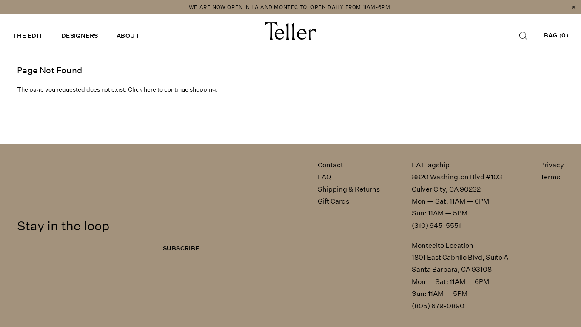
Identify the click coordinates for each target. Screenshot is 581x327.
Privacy (552, 165)
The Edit (28, 36)
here (150, 89)
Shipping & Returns (349, 189)
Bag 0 (556, 35)
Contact (330, 165)
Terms (550, 177)
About (128, 36)
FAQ (324, 177)
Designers (79, 36)
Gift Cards (333, 201)
